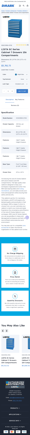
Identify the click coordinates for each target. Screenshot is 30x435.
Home (3, 10)
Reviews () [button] (15, 105)
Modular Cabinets (22, 10)
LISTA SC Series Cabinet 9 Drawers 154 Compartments (9, 360)
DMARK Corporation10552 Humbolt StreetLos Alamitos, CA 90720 (15, 392)
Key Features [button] (19, 99)
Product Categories (11, 10)
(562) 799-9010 (17, 400)
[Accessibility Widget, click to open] (27, 217)
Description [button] (10, 99)
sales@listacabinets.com (16, 397)
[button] (20, 6)
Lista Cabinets (14, 426)
